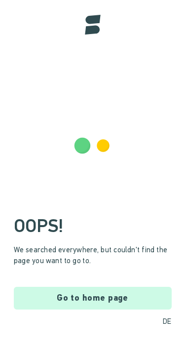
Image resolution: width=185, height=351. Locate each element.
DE (167, 322)
